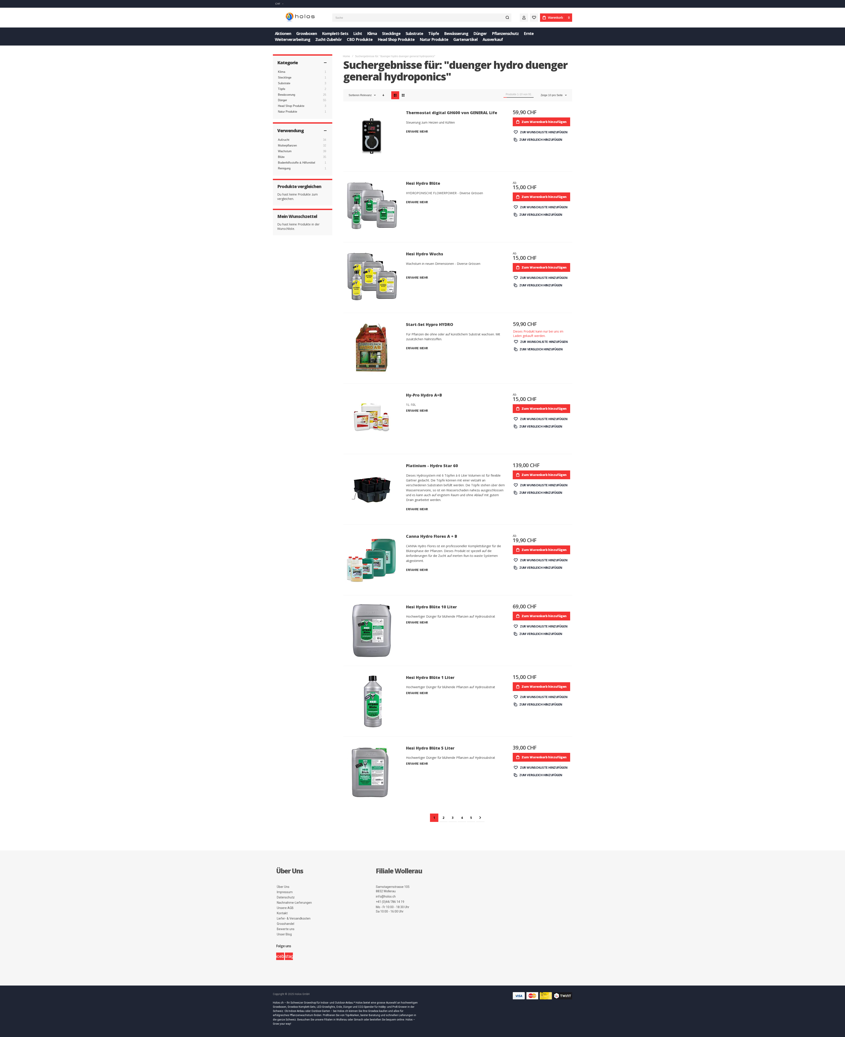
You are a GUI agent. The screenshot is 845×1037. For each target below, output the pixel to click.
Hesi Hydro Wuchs (424, 253)
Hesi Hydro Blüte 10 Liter (431, 606)
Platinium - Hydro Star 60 (432, 465)
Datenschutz (286, 897)
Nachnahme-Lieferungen (294, 902)
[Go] (507, 17)
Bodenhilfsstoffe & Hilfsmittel (296, 162)
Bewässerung (286, 94)
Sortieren (354, 95)
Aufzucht (283, 139)
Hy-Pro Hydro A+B (424, 395)
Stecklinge (284, 77)
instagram (289, 956)
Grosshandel (285, 923)
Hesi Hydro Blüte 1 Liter (430, 677)
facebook (280, 956)
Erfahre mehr (417, 131)
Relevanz (366, 95)
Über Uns (283, 887)
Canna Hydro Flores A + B (431, 536)
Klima (281, 71)
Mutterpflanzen (287, 145)
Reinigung (284, 168)
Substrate (284, 83)
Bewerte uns (285, 929)
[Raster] (403, 95)
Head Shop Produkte (291, 106)
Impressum (285, 892)
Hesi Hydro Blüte (423, 183)
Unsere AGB (285, 908)
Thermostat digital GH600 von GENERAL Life (451, 112)
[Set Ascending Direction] (383, 95)
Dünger (282, 100)
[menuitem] (283, 34)
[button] (279, 4)
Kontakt (282, 913)
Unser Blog (284, 934)
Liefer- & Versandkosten (293, 918)
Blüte (281, 157)
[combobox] (421, 17)
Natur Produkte (287, 111)
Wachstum (285, 151)
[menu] (422, 36)
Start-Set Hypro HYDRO (429, 324)
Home (346, 56)
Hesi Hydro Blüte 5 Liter (430, 748)
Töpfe (281, 89)
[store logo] (299, 18)
